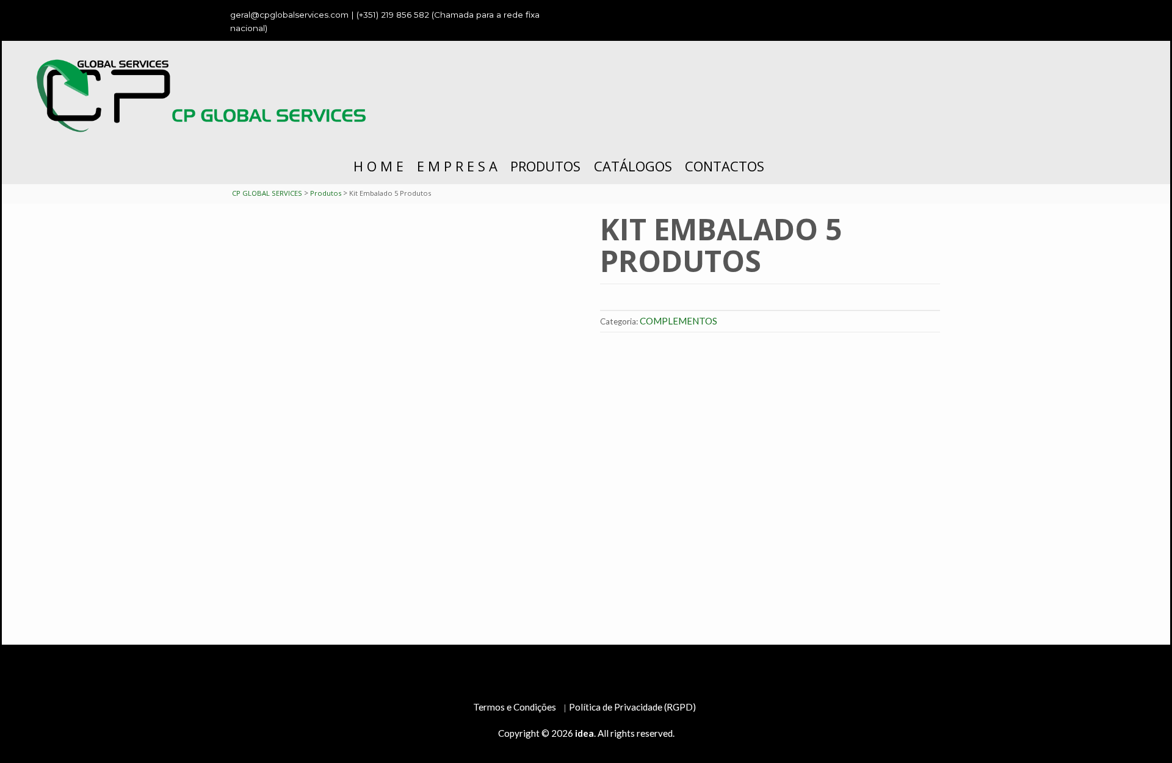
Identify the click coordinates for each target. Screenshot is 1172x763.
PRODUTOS (545, 166)
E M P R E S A (457, 166)
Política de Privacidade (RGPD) (632, 706)
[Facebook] (878, 15)
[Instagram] (903, 15)
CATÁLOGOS (633, 166)
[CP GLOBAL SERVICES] (206, 94)
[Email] (928, 15)
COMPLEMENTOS (678, 320)
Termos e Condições (514, 706)
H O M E (378, 166)
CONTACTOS (724, 166)
